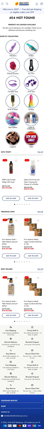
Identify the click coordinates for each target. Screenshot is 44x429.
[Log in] (36, 3)
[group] (13, 48)
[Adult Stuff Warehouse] (22, 4)
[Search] (7, 3)
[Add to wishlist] (16, 160)
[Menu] (2, 3)
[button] (41, 3)
